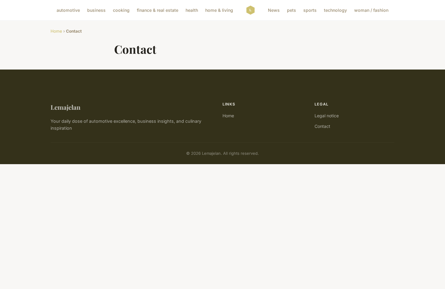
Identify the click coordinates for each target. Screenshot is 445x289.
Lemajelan (66, 107)
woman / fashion (371, 10)
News (274, 10)
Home (56, 31)
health (192, 10)
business (96, 10)
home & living (219, 10)
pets (291, 10)
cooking (121, 10)
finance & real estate (157, 10)
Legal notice (327, 115)
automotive (68, 10)
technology (335, 10)
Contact (322, 126)
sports (310, 10)
